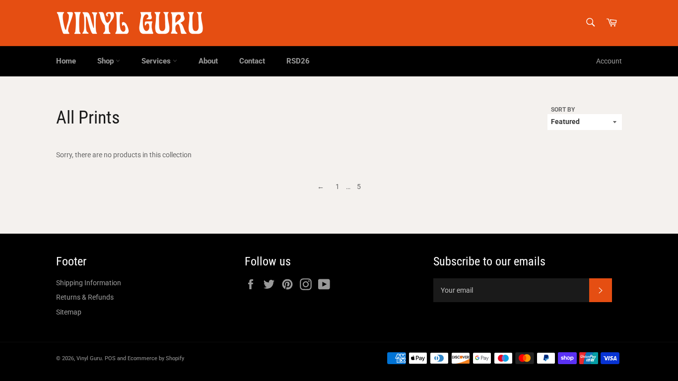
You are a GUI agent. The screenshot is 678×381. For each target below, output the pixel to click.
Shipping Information (88, 283)
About (208, 61)
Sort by (563, 109)
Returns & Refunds (85, 297)
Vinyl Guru (89, 358)
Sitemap (68, 312)
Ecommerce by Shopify (156, 358)
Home (66, 61)
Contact (252, 61)
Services (157, 61)
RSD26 (298, 61)
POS (110, 358)
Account (609, 61)
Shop (106, 61)
